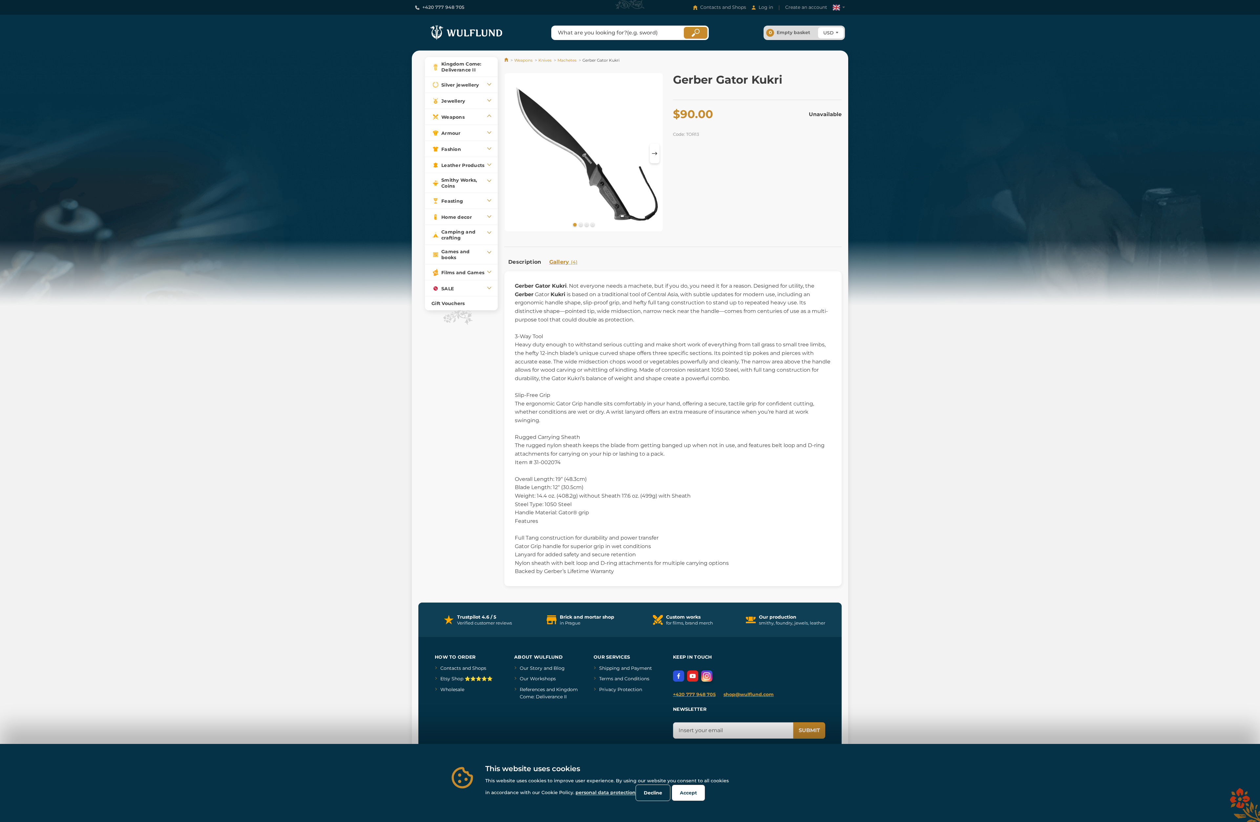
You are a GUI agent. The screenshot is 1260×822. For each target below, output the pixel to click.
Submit (809, 730)
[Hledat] (695, 33)
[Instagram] (706, 676)
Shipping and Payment (625, 668)
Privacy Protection (620, 689)
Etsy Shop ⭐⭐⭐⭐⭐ (466, 679)
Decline (653, 793)
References (532, 689)
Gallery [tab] (563, 262)
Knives (545, 60)
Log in (766, 7)
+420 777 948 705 (443, 7)
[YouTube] (692, 676)
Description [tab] (524, 262)
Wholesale (452, 689)
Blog (559, 668)
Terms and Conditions (624, 679)
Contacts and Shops (723, 7)
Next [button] (655, 153)
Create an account (806, 7)
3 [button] (586, 224)
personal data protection (606, 792)
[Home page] (506, 60)
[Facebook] (678, 676)
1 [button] (574, 224)
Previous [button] (512, 153)
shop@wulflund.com (749, 694)
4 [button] (592, 224)
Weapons (523, 60)
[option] (584, 153)
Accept (688, 793)
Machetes (567, 60)
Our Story (531, 668)
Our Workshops (538, 679)
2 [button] (580, 224)
